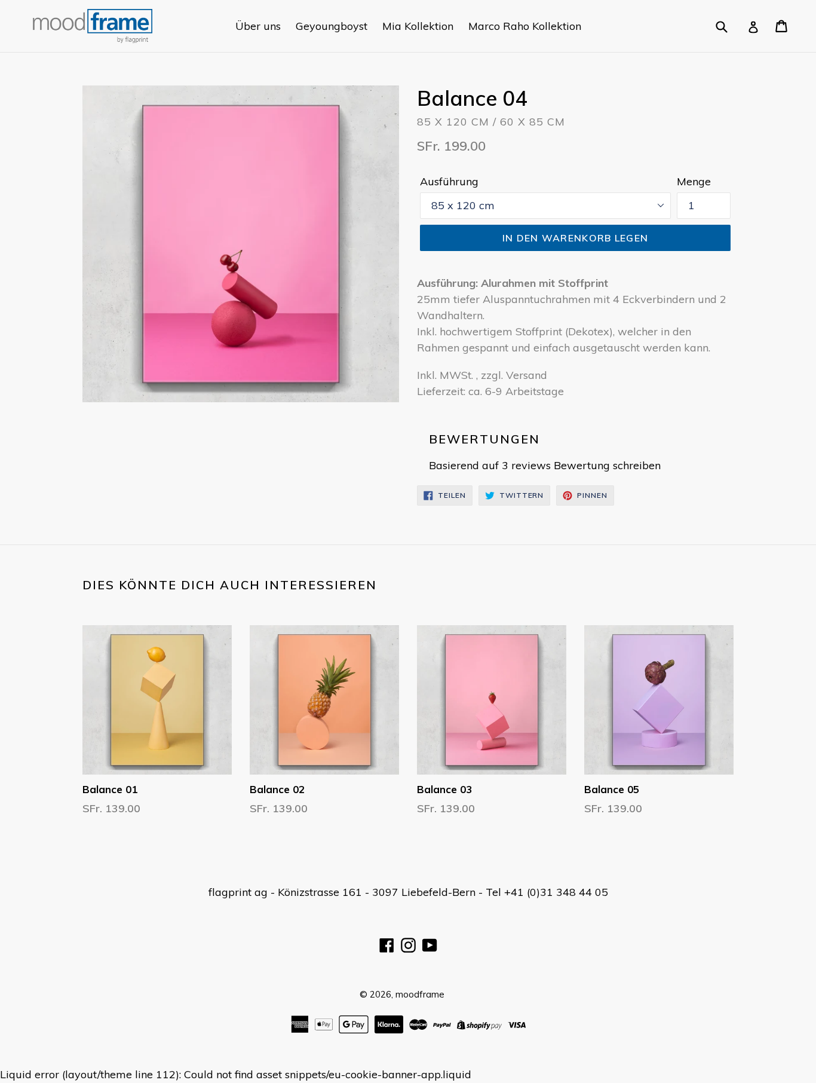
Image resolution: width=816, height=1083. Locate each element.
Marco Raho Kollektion (524, 26)
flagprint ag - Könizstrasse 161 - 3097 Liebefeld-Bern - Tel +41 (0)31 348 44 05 (408, 892)
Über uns (258, 26)
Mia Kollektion (417, 26)
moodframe (419, 994)
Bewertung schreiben (607, 465)
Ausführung (449, 181)
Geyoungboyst (331, 26)
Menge (694, 181)
